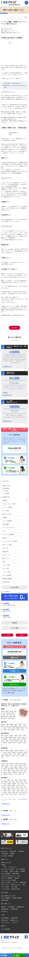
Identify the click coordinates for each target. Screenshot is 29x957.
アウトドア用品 (5, 886)
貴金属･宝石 (23, 882)
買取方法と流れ (6, 485)
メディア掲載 (14, 628)
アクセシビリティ (5, 922)
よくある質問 (6, 493)
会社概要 (12, 853)
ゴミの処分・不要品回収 (7, 855)
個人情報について (14, 920)
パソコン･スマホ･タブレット (8, 875)
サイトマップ (15, 922)
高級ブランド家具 (14, 871)
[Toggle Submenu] (27, 500)
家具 (5, 866)
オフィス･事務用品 (5, 898)
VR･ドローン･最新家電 (6, 878)
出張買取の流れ (7, 366)
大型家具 (3, 864)
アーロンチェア (12, 866)
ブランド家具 (4, 871)
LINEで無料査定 (5, 918)
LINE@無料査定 (18, 955)
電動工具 (16, 878)
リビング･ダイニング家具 (7, 869)
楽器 (24, 884)
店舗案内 (5, 392)
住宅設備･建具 (4, 900)
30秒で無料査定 (5, 955)
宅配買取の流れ (7, 421)
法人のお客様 (14, 587)
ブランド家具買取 (5, 929)
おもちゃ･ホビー (5, 884)
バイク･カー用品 (5, 889)
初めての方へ (4, 851)
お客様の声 (21, 851)
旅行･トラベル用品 (5, 882)
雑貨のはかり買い (15, 889)
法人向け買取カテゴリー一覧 (8, 895)
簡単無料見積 (14, 918)
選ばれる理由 (6, 488)
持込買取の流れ (7, 395)
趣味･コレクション (16, 884)
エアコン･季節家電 (5, 873)
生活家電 (22, 871)
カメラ (19, 875)
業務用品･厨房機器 (17, 898)
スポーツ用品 (14, 886)
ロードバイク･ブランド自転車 (8, 880)
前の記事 (14, 327)
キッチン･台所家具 (20, 869)
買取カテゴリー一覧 (6, 862)
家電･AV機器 (15, 873)
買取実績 (14, 622)
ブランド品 (15, 882)
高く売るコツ (6, 491)
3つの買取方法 (11, 906)
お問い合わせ (24, 799)
